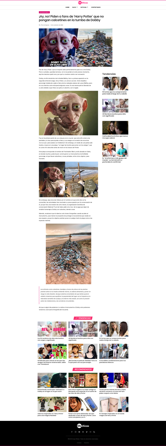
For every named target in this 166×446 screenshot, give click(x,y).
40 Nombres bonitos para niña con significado (114, 115)
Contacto (79, 442)
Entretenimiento (44, 12)
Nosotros (86, 442)
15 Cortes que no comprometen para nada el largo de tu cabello (114, 93)
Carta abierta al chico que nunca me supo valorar (115, 137)
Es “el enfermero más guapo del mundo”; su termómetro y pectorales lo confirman (114, 160)
